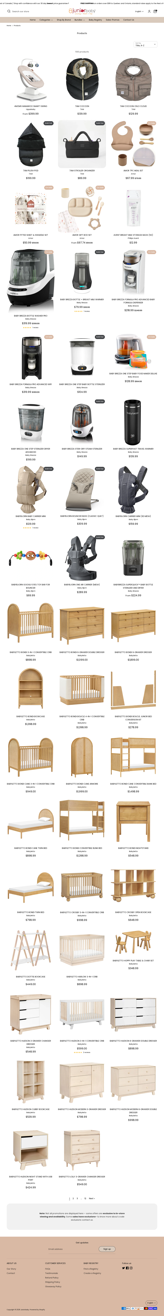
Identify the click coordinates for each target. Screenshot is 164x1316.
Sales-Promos (112, 20)
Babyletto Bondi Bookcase (31, 716)
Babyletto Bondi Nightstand (133, 848)
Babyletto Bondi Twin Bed (30, 912)
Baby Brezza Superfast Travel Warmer (133, 448)
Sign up (107, 1249)
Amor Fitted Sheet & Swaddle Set (30, 235)
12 (85, 1198)
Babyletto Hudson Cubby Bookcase (31, 1109)
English (138, 11)
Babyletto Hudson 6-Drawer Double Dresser (133, 1040)
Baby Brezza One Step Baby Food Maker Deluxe (133, 373)
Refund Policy (51, 1277)
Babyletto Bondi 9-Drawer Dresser (133, 652)
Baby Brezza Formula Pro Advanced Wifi (31, 384)
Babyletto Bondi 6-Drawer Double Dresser (82, 652)
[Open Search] (9, 11)
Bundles (79, 20)
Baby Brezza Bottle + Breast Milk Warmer (82, 299)
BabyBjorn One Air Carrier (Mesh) (82, 584)
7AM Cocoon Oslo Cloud (133, 106)
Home (33, 20)
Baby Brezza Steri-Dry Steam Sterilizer (82, 448)
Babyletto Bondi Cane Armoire (82, 783)
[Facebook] (127, 1268)
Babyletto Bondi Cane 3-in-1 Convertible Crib (31, 783)
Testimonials (51, 1273)
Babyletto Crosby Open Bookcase (133, 912)
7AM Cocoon (82, 106)
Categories (45, 20)
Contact (11, 1273)
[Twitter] (123, 1268)
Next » (92, 1198)
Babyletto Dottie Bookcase (30, 976)
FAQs (47, 1268)
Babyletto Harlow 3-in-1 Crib (82, 976)
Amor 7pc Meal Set (133, 170)
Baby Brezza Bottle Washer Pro (30, 315)
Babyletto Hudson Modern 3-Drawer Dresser (82, 1109)
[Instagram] (131, 1268)
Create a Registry (92, 1273)
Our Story (11, 1268)
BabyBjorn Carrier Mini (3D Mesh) (133, 516)
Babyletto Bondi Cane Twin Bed (30, 848)
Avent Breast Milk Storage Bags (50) (133, 235)
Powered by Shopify (37, 1310)
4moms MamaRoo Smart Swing (30, 106)
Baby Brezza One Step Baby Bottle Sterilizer (82, 384)
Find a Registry (91, 1268)
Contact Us (128, 20)
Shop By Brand (64, 20)
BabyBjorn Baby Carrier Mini (31, 516)
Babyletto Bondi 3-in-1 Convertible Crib (31, 652)
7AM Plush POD (30, 170)
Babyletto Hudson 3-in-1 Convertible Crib (82, 1040)
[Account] (149, 11)
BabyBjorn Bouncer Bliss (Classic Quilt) (82, 516)
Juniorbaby (25, 1310)
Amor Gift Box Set (82, 235)
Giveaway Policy (53, 1286)
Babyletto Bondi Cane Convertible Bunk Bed (133, 783)
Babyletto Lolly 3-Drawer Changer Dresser (82, 1176)
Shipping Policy (52, 1282)
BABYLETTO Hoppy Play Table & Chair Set (133, 960)
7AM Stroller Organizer (82, 170)
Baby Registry (95, 20)
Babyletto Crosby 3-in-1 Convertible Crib (82, 912)
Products (17, 26)
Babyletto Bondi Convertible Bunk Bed (82, 848)
